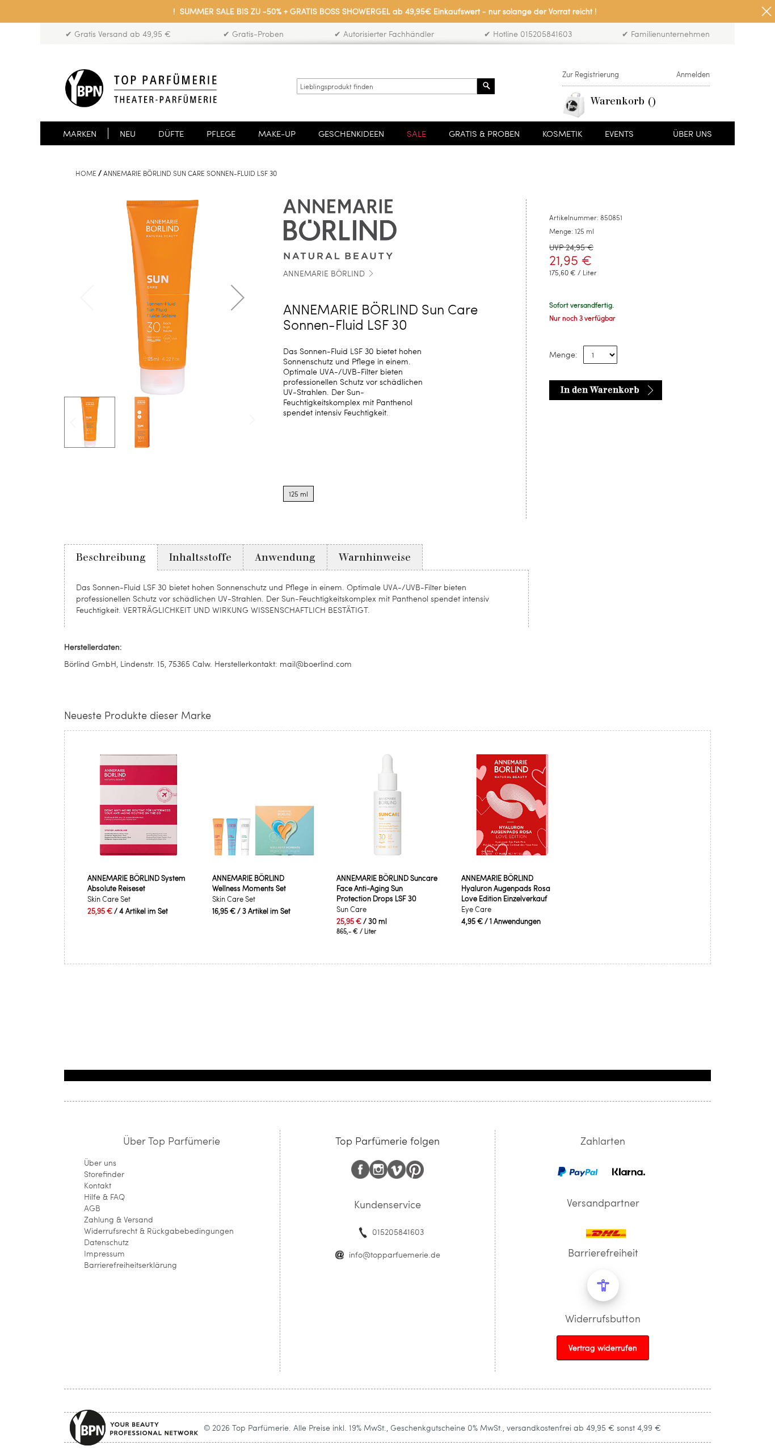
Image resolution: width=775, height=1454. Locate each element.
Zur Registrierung (590, 74)
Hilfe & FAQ (104, 1196)
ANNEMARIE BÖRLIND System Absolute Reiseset (136, 883)
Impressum (104, 1253)
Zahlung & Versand (118, 1219)
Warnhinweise (375, 557)
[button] (237, 297)
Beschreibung (111, 557)
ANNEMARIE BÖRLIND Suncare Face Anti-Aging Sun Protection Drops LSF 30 (386, 888)
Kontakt (97, 1185)
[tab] (111, 557)
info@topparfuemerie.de (394, 1254)
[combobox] (387, 86)
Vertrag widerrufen (602, 1347)
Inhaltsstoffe (200, 557)
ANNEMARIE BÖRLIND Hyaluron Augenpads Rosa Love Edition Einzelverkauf (505, 888)
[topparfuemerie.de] (141, 88)
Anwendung (285, 557)
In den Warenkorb (600, 390)
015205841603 (398, 1231)
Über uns (100, 1162)
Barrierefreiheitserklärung (130, 1264)
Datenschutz (106, 1242)
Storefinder (104, 1174)
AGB (92, 1208)
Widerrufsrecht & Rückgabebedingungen (159, 1230)
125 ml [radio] (298, 493)
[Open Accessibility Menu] (603, 1285)
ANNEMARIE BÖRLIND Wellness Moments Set (249, 883)
